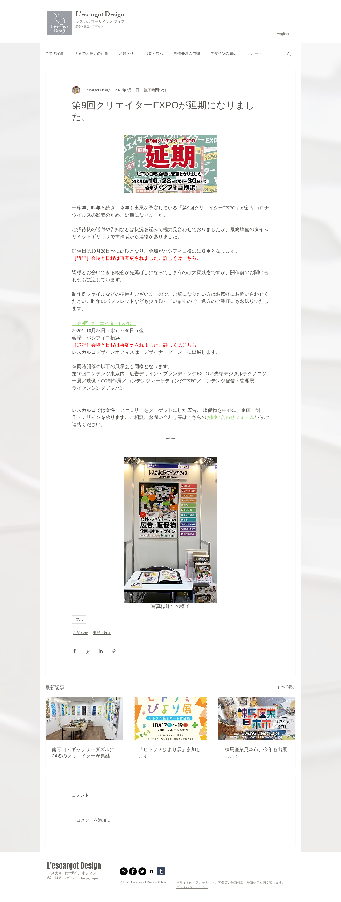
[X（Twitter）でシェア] (87, 651)
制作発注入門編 (187, 54)
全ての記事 (54, 54)
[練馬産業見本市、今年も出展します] (256, 718)
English (283, 33)
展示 (79, 619)
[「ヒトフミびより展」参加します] (170, 718)
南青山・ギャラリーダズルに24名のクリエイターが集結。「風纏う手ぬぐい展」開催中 (83, 753)
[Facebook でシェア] (74, 651)
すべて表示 (286, 687)
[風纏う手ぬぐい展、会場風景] (84, 718)
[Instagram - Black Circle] (124, 871)
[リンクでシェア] (113, 651)
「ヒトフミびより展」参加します (170, 753)
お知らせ (126, 54)
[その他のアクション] (266, 90)
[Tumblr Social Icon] (161, 871)
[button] (288, 54)
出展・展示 (153, 54)
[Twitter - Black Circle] (142, 871)
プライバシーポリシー (192, 887)
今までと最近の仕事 (91, 54)
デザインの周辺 (223, 54)
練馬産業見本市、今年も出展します (256, 753)
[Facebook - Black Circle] (133, 871)
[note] (152, 871)
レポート (254, 54)
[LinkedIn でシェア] (100, 651)
